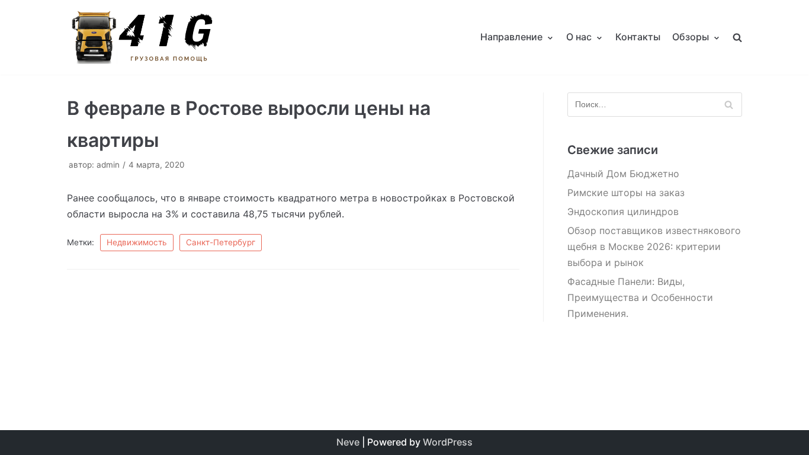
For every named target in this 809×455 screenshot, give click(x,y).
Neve (347, 442)
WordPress (448, 442)
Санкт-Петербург (220, 242)
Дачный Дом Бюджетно (623, 174)
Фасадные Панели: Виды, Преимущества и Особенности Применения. (640, 297)
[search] (737, 37)
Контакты (637, 37)
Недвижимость (137, 242)
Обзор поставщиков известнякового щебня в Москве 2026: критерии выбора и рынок (654, 246)
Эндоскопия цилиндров (623, 211)
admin (108, 164)
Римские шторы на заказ (626, 192)
